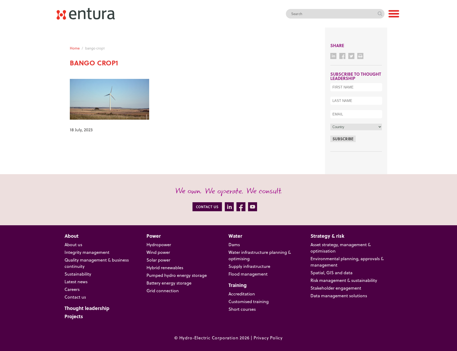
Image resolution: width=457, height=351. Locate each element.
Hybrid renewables (165, 268)
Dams (234, 245)
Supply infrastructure (249, 266)
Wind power (158, 252)
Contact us (75, 297)
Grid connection (163, 291)
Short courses (242, 309)
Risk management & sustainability (343, 280)
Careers (72, 289)
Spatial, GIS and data (331, 273)
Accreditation (242, 294)
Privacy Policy (268, 338)
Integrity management (87, 252)
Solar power (158, 260)
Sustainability (78, 274)
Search (380, 14)
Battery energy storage (169, 283)
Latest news (76, 282)
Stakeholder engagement (335, 288)
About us (73, 245)
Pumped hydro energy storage (177, 275)
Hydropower (159, 245)
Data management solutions (338, 296)
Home (75, 48)
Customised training (249, 301)
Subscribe (343, 139)
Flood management (248, 274)
